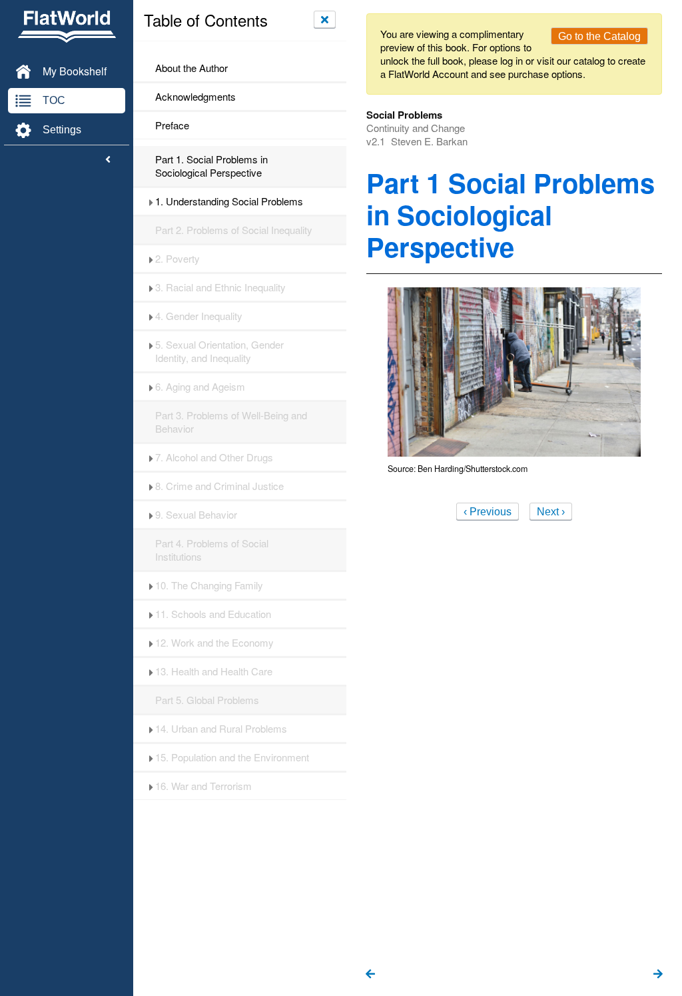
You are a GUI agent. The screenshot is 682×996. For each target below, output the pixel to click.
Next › (551, 511)
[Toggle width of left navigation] (108, 160)
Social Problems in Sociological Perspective (211, 166)
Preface (172, 125)
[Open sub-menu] (151, 201)
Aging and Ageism (200, 386)
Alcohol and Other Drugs (214, 457)
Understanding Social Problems (229, 201)
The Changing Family (209, 585)
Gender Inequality (198, 316)
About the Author (191, 68)
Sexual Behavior (196, 514)
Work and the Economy (214, 642)
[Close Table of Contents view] (325, 19)
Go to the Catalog (599, 36)
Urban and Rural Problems (221, 728)
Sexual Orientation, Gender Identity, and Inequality (219, 351)
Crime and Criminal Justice (219, 486)
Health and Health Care (213, 671)
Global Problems (207, 700)
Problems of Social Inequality (233, 230)
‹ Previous (488, 511)
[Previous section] (370, 974)
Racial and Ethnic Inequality (220, 287)
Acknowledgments (195, 96)
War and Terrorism (203, 786)
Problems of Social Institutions (211, 550)
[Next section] (658, 974)
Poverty (177, 258)
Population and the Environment (232, 757)
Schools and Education (213, 614)
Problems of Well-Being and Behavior (231, 422)
